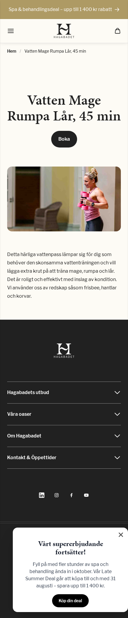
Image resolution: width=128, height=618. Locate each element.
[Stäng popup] (121, 535)
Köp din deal (70, 600)
